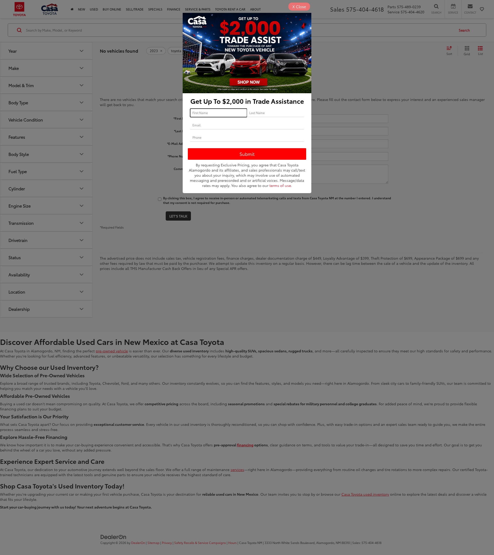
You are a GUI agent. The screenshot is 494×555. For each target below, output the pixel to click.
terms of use (280, 185)
